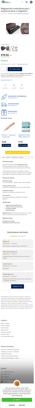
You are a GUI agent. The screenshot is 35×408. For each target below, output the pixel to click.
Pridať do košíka (16, 69)
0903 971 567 (6, 374)
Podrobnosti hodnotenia (22, 14)
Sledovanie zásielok (6, 332)
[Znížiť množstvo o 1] (7, 70)
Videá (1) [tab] (8, 157)
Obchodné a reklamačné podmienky (10, 349)
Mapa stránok (4, 330)
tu (9, 394)
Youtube (5, 382)
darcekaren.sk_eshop (9, 379)
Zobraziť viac (17, 286)
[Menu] (31, 2)
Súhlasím (18, 400)
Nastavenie (22, 405)
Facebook (5, 377)
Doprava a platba (5, 326)
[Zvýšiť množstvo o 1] (7, 68)
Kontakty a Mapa (5, 334)
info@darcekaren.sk (8, 372)
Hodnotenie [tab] (15, 157)
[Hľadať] (22, 2)
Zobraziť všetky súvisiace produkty (17, 152)
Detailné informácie (6, 80)
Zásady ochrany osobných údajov (9, 356)
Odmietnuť (12, 405)
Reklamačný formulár (6, 354)
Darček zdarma (4, 328)
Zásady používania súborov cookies (10, 358)
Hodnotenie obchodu (17, 232)
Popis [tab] (3, 157)
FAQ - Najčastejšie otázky (7, 336)
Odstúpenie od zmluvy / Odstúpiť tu (10, 352)
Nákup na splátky (5, 323)
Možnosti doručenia (22, 64)
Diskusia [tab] (21, 157)
